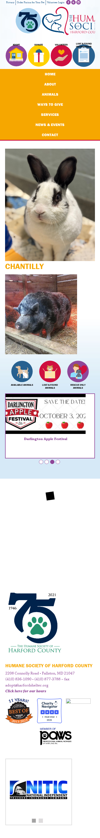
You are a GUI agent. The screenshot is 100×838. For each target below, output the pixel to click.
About (50, 84)
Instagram (78, 2)
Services (50, 114)
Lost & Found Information (84, 45)
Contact (50, 134)
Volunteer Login (56, 2)
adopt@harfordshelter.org (26, 685)
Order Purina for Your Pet (31, 2)
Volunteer (61, 44)
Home (50, 74)
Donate (38, 44)
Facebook (68, 2)
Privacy (10, 2)
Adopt (16, 44)
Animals (50, 94)
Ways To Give (50, 104)
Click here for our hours (25, 691)
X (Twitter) (73, 2)
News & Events (50, 124)
